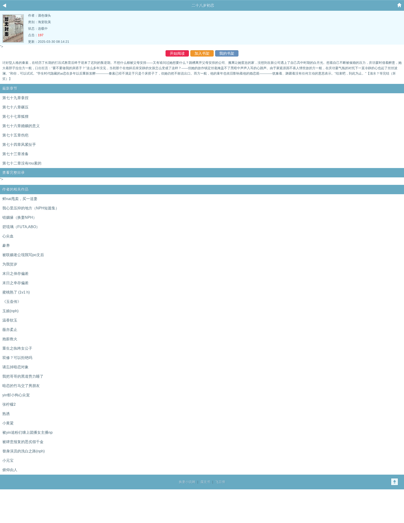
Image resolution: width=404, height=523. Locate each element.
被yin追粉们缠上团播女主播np (27, 432)
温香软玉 (9, 320)
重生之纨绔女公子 (17, 348)
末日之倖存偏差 (15, 274)
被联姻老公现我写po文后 (23, 255)
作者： (33, 15)
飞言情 (220, 482)
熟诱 (6, 414)
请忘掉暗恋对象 (15, 367)
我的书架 (226, 53)
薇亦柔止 (9, 330)
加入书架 (202, 53)
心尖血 (8, 236)
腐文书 (205, 482)
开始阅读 (177, 53)
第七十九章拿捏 (15, 98)
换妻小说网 (187, 482)
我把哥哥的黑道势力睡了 (22, 376)
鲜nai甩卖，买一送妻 (19, 199)
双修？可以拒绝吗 (17, 358)
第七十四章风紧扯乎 (19, 145)
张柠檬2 (9, 404)
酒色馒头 (44, 15)
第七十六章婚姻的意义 (21, 126)
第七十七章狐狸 (15, 116)
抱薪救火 (9, 339)
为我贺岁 (9, 264)
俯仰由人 (9, 470)
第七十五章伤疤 (15, 135)
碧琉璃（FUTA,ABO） (21, 227)
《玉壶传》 (11, 302)
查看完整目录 (13, 173)
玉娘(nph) (10, 311)
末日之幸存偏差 (15, 283)
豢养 (6, 245)
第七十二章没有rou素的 (21, 163)
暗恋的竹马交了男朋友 (21, 386)
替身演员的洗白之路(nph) (23, 451)
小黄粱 (8, 423)
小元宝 (8, 460)
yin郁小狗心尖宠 (16, 395)
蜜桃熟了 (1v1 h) (16, 292)
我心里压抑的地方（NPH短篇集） (30, 208)
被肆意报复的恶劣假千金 (22, 442)
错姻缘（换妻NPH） (19, 217)
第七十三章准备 (15, 154)
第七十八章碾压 (15, 107)
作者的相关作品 (15, 189)
